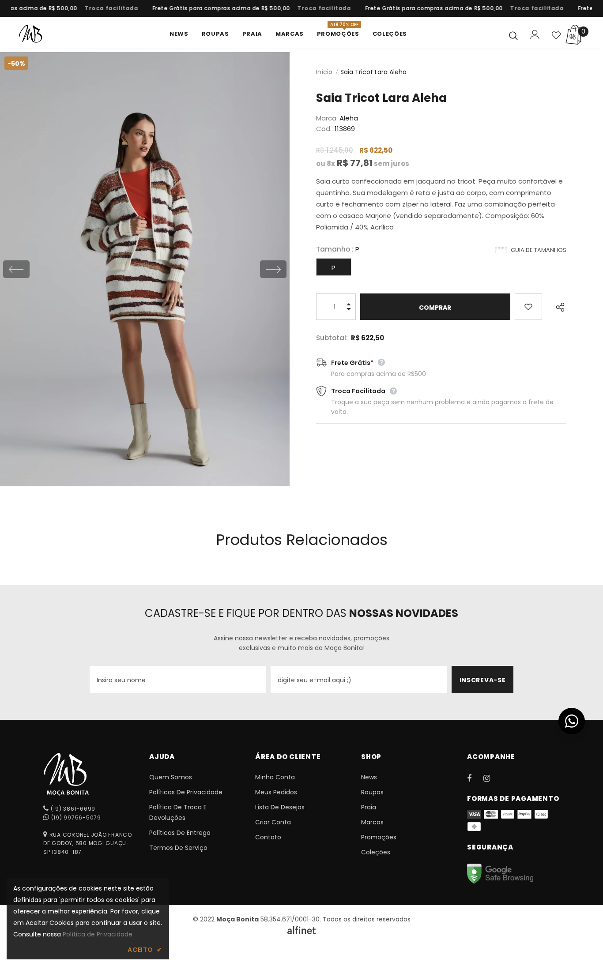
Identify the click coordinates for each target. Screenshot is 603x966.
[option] (105, 8)
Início (324, 72)
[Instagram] (491, 778)
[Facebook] (475, 778)
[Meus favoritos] (556, 35)
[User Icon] (535, 35)
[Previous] (16, 269)
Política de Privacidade (97, 934)
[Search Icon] (513, 35)
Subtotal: (332, 337)
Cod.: (324, 128)
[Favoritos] (528, 306)
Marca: (327, 118)
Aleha (348, 118)
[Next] (273, 269)
